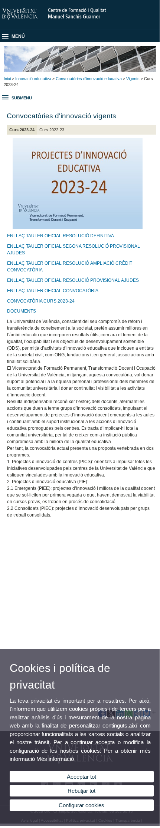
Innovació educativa (33, 78)
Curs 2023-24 (22, 130)
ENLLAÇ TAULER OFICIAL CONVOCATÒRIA (52, 290)
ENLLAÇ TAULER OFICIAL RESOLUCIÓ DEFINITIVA (60, 235)
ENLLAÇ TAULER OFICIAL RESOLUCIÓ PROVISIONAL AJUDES (73, 280)
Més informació (55, 759)
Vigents (133, 78)
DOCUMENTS (21, 311)
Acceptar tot (81, 776)
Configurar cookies (81, 805)
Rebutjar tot (81, 791)
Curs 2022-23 (51, 130)
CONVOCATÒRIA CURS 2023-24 (41, 301)
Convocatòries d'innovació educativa (89, 78)
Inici (7, 78)
